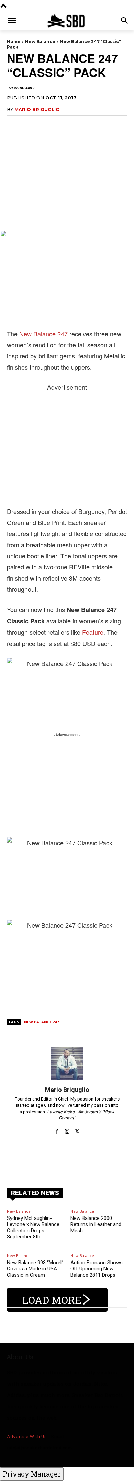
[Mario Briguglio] (67, 1063)
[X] (77, 1127)
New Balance (40, 41)
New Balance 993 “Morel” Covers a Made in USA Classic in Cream (35, 1268)
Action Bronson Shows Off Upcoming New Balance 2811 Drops (96, 1268)
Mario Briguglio (37, 109)
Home (14, 41)
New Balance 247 (43, 333)
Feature (92, 631)
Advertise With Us (27, 1436)
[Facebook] (57, 1127)
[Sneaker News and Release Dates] (67, 20)
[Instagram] (67, 1127)
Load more (52, 1300)
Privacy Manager (32, 1473)
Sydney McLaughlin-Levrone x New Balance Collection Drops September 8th (33, 1227)
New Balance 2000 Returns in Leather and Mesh (95, 1224)
